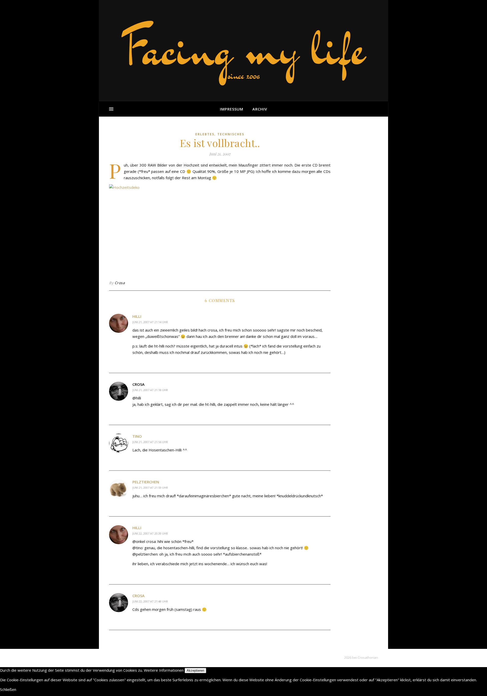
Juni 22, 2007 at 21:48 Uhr (150, 601)
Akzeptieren (195, 670)
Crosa (120, 282)
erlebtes (204, 134)
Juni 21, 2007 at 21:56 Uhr (150, 442)
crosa (138, 595)
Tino (137, 436)
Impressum (231, 109)
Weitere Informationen (164, 670)
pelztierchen (145, 481)
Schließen (8, 689)
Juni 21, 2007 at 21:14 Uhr (150, 322)
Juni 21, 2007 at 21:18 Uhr (150, 390)
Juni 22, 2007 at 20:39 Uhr (150, 533)
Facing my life (243, 48)
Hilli (136, 316)
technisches (230, 134)
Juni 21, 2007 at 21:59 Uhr (150, 487)
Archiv (259, 109)
